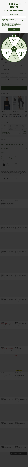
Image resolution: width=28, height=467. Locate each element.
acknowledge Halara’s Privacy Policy (9, 25)
